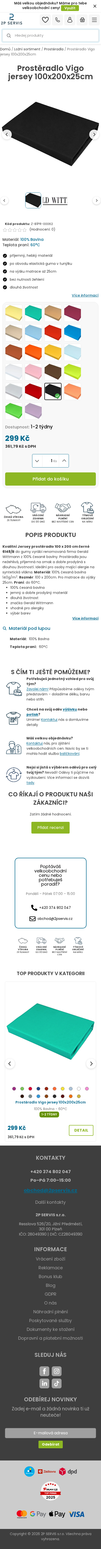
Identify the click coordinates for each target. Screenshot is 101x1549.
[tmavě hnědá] (22, 1097)
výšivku (70, 709)
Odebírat (50, 1444)
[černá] (54, 1097)
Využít (70, 8)
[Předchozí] (10, 1064)
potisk (32, 714)
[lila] (14, 1089)
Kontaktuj (49, 719)
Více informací (85, 295)
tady (30, 782)
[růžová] (87, 1089)
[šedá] (30, 1097)
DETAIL (81, 1130)
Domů (5, 49)
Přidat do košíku (51, 479)
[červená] (30, 1089)
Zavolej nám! (37, 689)
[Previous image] (7, 134)
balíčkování (69, 753)
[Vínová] (62, 1097)
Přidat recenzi (50, 827)
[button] (50, 36)
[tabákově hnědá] (46, 1089)
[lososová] (70, 1097)
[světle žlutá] (78, 1097)
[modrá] (38, 1097)
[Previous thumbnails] (4, 200)
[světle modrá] (70, 1089)
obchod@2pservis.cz (50, 1190)
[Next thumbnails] (97, 200)
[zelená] (22, 1089)
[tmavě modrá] (38, 1089)
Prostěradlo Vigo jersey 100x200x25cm (50, 1102)
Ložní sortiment (27, 49)
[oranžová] (54, 1089)
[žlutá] (62, 1089)
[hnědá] (46, 1097)
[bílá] (78, 1089)
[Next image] (94, 134)
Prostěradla (53, 49)
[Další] (91, 1064)
